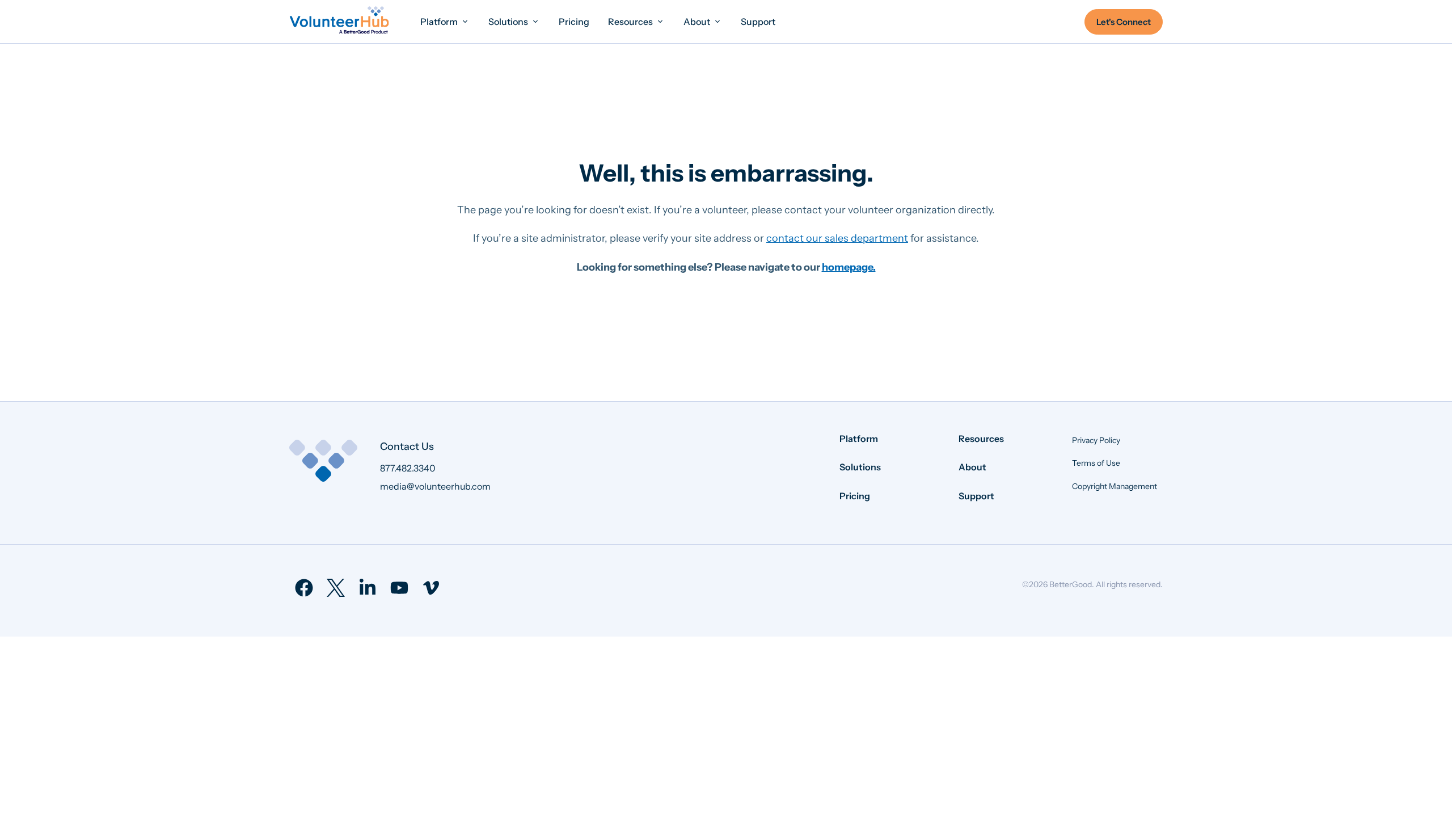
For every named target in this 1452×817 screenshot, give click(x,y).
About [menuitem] (972, 467)
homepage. (849, 267)
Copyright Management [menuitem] (1114, 486)
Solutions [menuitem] (860, 467)
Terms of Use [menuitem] (1096, 463)
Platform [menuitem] (858, 438)
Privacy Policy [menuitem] (1096, 440)
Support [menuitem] (976, 496)
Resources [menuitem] (981, 438)
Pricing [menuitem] (854, 496)
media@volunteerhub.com (435, 486)
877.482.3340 (408, 468)
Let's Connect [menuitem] (1123, 21)
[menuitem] (445, 21)
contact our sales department (837, 238)
